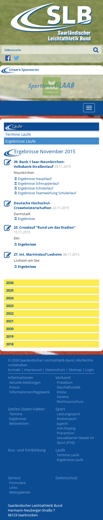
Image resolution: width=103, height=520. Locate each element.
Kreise (61, 392)
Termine (15, 414)
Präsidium (65, 382)
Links (13, 487)
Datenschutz (55, 369)
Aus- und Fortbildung (27, 450)
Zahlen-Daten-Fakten (26, 409)
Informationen (20, 377)
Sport (60, 409)
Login (89, 369)
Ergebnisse (26, 218)
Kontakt (14, 369)
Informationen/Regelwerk (29, 392)
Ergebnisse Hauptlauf (35, 178)
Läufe (60, 450)
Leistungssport (68, 414)
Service (14, 477)
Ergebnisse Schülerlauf (35, 188)
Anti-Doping (66, 428)
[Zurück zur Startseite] (51, 22)
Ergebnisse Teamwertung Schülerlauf (47, 193)
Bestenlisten (19, 423)
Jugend (62, 423)
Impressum (33, 369)
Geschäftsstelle (68, 387)
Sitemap (75, 369)
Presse (14, 387)
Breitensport (67, 418)
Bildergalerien (20, 492)
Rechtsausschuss (70, 401)
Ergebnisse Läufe (20, 141)
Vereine (63, 396)
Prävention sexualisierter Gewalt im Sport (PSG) (75, 438)
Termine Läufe (18, 134)
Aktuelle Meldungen (25, 382)
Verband (63, 377)
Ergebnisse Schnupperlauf (38, 183)
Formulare (17, 482)
